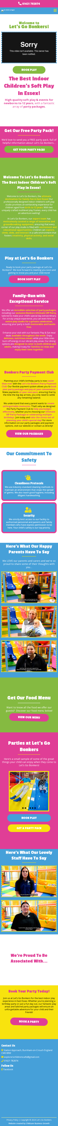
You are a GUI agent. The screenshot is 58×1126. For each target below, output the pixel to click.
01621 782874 (31, 4)
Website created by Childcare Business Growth (29, 1123)
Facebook (8, 1069)
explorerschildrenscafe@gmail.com (21, 1056)
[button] (55, 10)
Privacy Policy (12, 1120)
